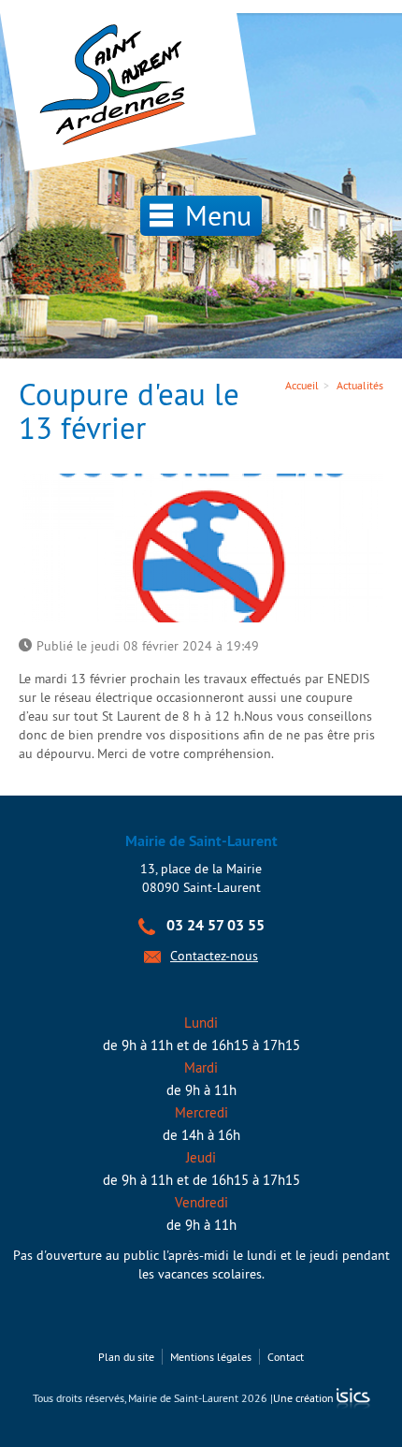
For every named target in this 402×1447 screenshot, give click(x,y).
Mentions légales (210, 1357)
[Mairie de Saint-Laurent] (117, 85)
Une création (305, 1398)
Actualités (360, 385)
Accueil (302, 385)
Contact (285, 1357)
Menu (214, 215)
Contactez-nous (214, 955)
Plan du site (126, 1357)
